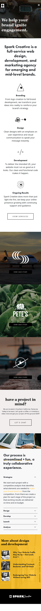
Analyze (7, 527)
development (16, 60)
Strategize (7, 477)
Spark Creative (2, 5)
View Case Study (20, 272)
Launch (6, 521)
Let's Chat (20, 423)
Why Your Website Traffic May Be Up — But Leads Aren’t (24, 554)
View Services (20, 216)
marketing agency (20, 65)
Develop (7, 516)
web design (24, 53)
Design (6, 510)
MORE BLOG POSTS (40, 564)
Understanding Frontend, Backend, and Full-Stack (24, 565)
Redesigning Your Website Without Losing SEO (24, 576)
